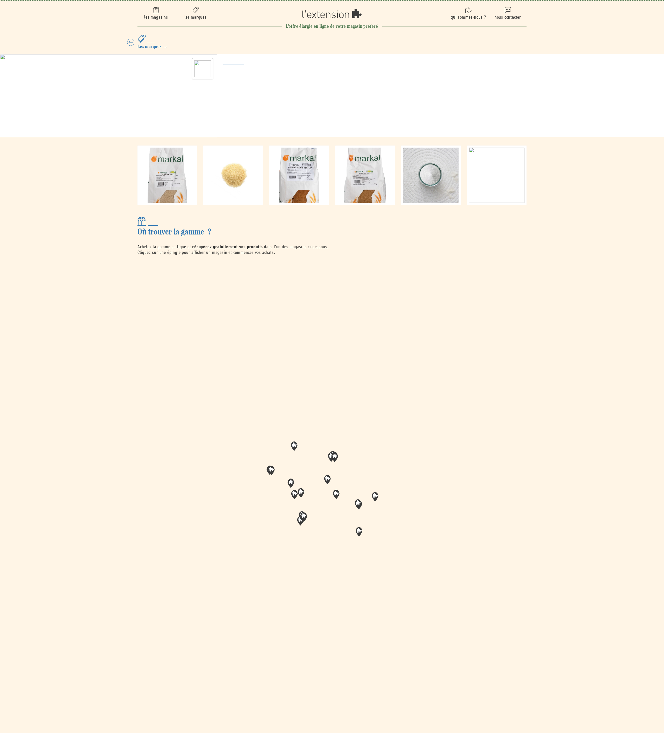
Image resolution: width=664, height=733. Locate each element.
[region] (332, 496)
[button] (336, 494)
